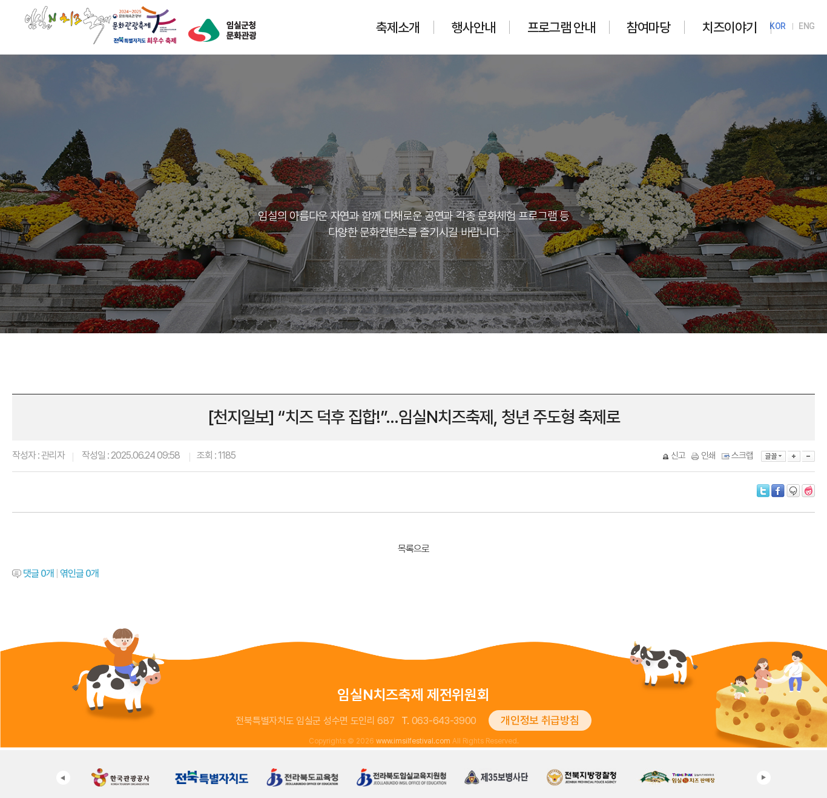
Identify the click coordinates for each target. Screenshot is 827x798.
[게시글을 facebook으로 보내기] (778, 490)
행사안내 (473, 27)
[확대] (794, 456)
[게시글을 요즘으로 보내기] (808, 490)
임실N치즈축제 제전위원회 (413, 694)
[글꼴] (773, 456)
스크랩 (742, 455)
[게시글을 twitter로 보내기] (763, 490)
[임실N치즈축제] (100, 8)
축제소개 (398, 27)
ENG (807, 26)
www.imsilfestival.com (413, 741)
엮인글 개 (79, 573)
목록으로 (413, 548)
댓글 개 (38, 573)
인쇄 (708, 455)
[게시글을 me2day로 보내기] (793, 490)
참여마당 (648, 27)
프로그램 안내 (561, 27)
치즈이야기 (729, 27)
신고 (678, 455)
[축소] (808, 456)
